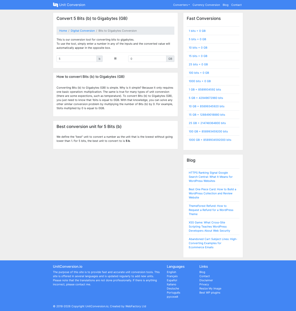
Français (172, 276)
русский (172, 296)
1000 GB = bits (210, 139)
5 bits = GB (197, 39)
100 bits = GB (199, 72)
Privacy (204, 284)
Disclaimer (206, 280)
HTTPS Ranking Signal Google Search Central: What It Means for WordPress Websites (211, 177)
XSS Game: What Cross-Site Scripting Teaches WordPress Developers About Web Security (209, 226)
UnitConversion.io (96, 306)
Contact (236, 5)
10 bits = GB (198, 47)
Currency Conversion (206, 5)
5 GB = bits (206, 98)
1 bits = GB (197, 31)
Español (172, 280)
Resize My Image (210, 288)
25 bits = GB (198, 64)
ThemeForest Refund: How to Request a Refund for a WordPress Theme (211, 210)
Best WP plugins (209, 292)
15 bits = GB (198, 56)
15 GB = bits (207, 114)
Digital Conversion (83, 30)
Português (173, 292)
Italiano (171, 284)
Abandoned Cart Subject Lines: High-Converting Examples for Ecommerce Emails (213, 243)
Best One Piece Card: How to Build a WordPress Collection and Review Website (212, 193)
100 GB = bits (208, 131)
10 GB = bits (206, 106)
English (171, 272)
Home (63, 30)
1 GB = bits (205, 89)
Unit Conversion (71, 5)
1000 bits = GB (200, 81)
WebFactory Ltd (135, 306)
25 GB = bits (207, 123)
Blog (226, 5)
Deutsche (173, 288)
